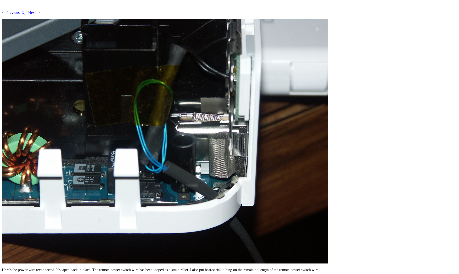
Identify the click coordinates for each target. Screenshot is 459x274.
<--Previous (11, 13)
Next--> (34, 13)
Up (24, 13)
